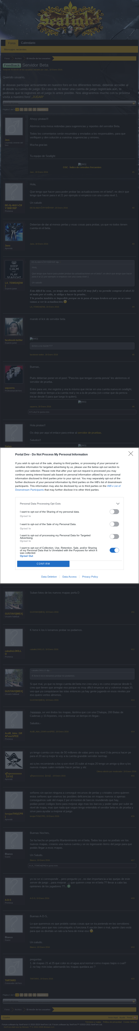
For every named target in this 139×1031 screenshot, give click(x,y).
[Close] (132, 454)
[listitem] (69, 504)
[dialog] (69, 515)
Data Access (69, 576)
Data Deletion (49, 576)
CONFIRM (43, 563)
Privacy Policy (90, 576)
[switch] (114, 511)
